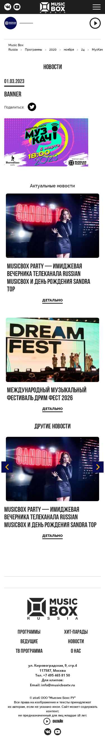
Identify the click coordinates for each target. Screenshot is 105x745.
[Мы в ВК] (7, 7)
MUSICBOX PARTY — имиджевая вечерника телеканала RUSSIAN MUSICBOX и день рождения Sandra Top (48, 278)
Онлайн (58, 722)
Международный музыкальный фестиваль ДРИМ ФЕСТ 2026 (47, 394)
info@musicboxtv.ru (58, 685)
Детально (52, 300)
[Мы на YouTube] (16, 7)
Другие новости (52, 426)
